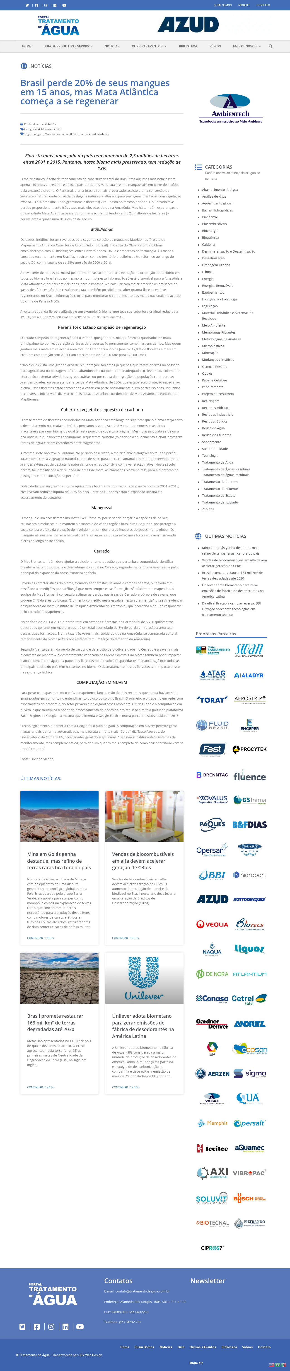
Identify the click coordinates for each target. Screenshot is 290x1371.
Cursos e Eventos (147, 46)
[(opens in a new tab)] (188, 24)
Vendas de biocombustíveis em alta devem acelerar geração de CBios (143, 861)
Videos (247, 1347)
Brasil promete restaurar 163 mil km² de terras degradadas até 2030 (55, 1022)
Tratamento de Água (34, 1355)
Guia (181, 1347)
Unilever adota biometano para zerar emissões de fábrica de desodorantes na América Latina (143, 1026)
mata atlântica (70, 134)
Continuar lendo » (41, 938)
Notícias (112, 46)
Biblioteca (188, 46)
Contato (263, 5)
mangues (38, 134)
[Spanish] (284, 1364)
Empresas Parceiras (216, 634)
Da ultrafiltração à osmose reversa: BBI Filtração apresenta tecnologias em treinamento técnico (231, 609)
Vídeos (215, 46)
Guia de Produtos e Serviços (68, 46)
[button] (105, 25)
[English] (272, 1364)
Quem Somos (223, 5)
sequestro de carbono (95, 134)
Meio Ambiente (50, 129)
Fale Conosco (245, 46)
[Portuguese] (278, 1364)
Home (26, 46)
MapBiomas (52, 134)
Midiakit (244, 5)
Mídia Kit (196, 1363)
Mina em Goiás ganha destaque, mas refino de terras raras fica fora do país (59, 861)
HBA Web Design (90, 1355)
